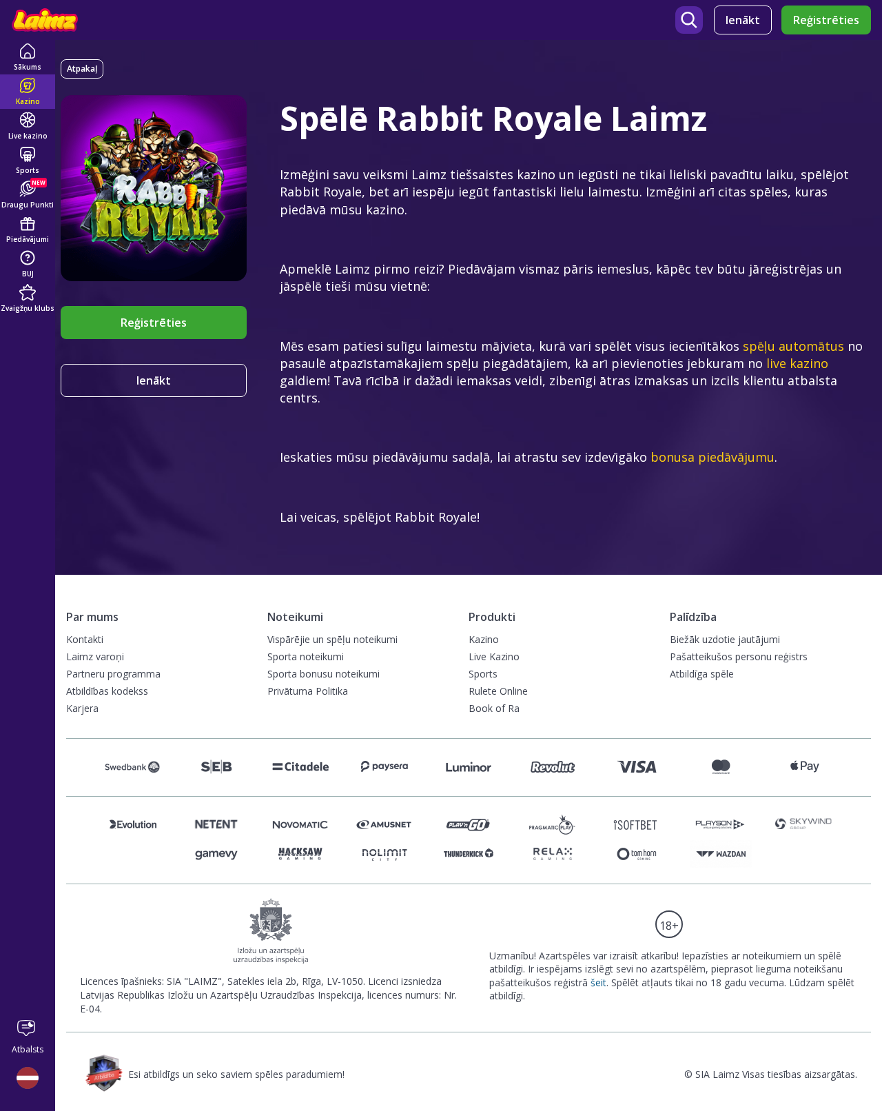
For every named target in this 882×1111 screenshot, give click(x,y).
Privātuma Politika (307, 690)
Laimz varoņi (95, 656)
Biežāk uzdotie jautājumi (725, 639)
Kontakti (84, 639)
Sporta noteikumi (305, 656)
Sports (483, 673)
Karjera (82, 708)
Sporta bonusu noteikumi (323, 673)
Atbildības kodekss (107, 690)
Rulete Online (498, 690)
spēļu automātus (793, 346)
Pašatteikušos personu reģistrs (739, 656)
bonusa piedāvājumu (712, 457)
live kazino (797, 363)
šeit (598, 982)
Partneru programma (113, 673)
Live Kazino (494, 656)
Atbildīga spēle (702, 673)
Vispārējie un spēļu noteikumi (332, 639)
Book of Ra (494, 708)
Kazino (484, 639)
